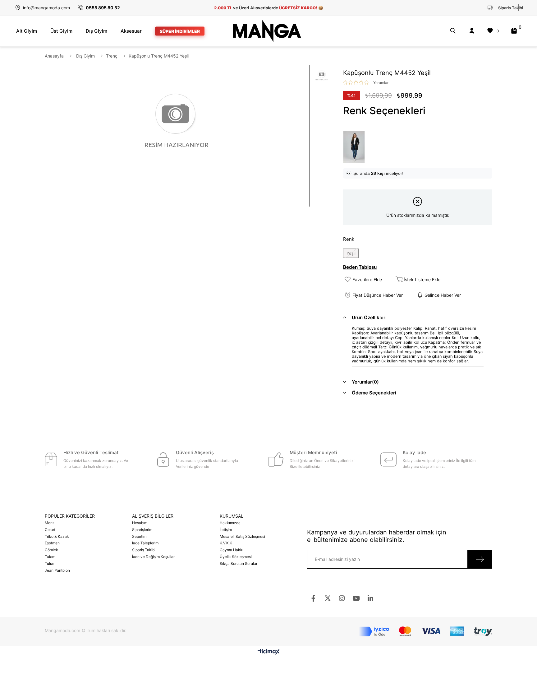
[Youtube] (356, 598)
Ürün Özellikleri (369, 317)
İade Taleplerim (145, 543)
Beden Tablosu (360, 267)
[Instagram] (342, 598)
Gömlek (51, 549)
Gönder (479, 559)
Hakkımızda (230, 522)
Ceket (50, 529)
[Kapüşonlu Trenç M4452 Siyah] (355, 147)
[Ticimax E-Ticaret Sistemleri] (269, 652)
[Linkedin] (370, 598)
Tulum (50, 563)
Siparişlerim (142, 529)
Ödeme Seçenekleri (374, 393)
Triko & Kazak (57, 536)
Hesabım (139, 522)
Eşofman (52, 543)
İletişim (226, 529)
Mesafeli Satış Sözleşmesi (242, 536)
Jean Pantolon (57, 570)
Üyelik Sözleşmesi (236, 556)
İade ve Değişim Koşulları (154, 556)
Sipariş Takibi (143, 549)
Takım (50, 556)
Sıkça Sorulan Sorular (238, 563)
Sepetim (139, 536)
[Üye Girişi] (471, 31)
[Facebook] (313, 598)
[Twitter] (327, 598)
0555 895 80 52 (103, 7)
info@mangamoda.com (46, 7)
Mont (49, 522)
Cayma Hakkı (231, 549)
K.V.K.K (226, 543)
